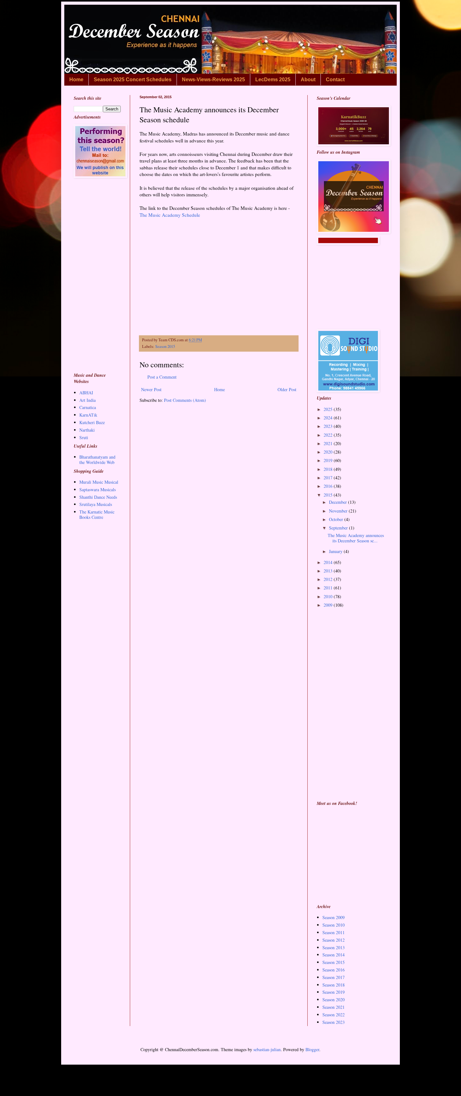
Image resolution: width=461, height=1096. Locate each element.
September (339, 528)
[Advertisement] (219, 273)
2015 (329, 495)
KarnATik (88, 415)
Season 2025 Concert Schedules (133, 79)
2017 (329, 478)
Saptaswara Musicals (97, 489)
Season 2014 (333, 955)
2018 (329, 469)
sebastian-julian (267, 1049)
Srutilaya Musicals (95, 504)
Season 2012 (333, 940)
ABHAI (86, 393)
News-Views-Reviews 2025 (213, 79)
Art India (87, 400)
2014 (329, 562)
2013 (329, 571)
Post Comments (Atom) (185, 400)
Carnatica (87, 407)
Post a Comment (162, 377)
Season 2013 (333, 947)
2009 (329, 605)
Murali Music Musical (98, 482)
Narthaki (87, 430)
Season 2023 (333, 1022)
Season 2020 (333, 1000)
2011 (329, 588)
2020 (329, 452)
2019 (329, 460)
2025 (329, 409)
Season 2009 (333, 917)
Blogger (312, 1049)
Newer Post (151, 389)
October (336, 519)
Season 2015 (165, 346)
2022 (329, 435)
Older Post (287, 389)
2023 (329, 426)
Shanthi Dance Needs (98, 497)
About (308, 79)
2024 (329, 418)
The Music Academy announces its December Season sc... (356, 538)
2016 (329, 486)
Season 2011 (333, 932)
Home (76, 79)
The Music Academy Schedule (170, 215)
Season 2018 (333, 985)
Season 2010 (333, 925)
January (336, 551)
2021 (329, 443)
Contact (335, 79)
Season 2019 (333, 992)
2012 (329, 579)
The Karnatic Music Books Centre (96, 514)
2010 (329, 596)
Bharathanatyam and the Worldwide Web (97, 459)
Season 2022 (333, 1015)
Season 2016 (333, 970)
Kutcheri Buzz (92, 422)
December (338, 502)
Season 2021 (333, 1007)
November (339, 511)
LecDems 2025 (272, 79)
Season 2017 (333, 977)
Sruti (83, 437)
